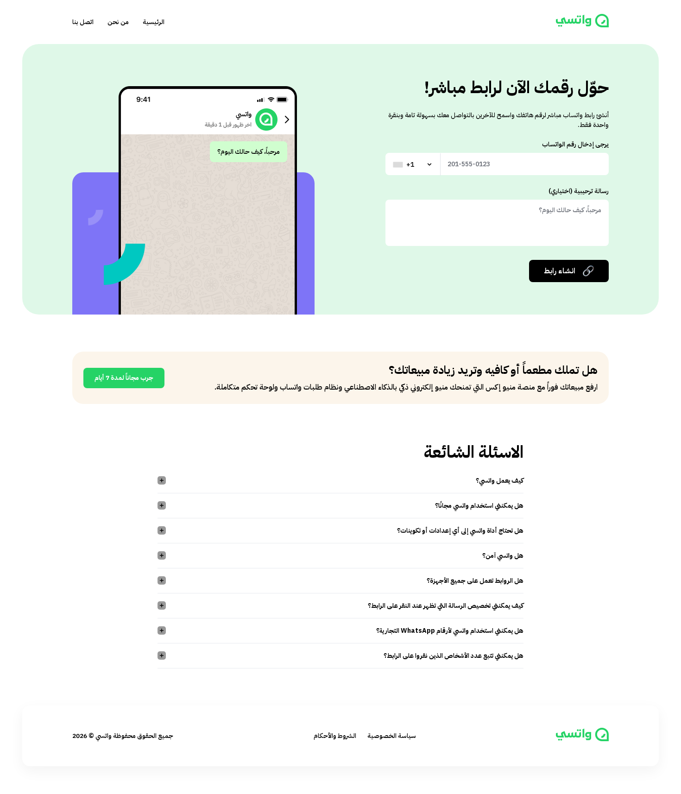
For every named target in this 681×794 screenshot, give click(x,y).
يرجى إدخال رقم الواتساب (575, 144)
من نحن (118, 22)
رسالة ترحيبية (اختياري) (579, 191)
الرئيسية (153, 22)
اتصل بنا (83, 22)
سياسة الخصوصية (391, 736)
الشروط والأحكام (335, 736)
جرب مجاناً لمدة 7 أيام (124, 378)
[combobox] (413, 164)
